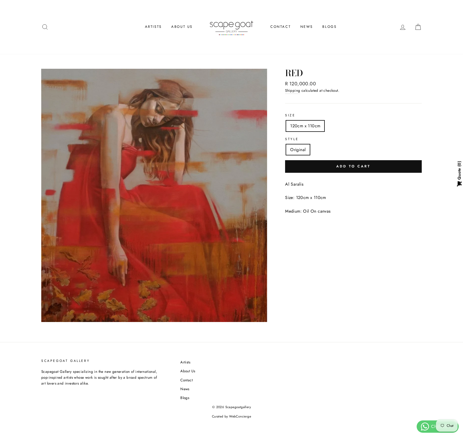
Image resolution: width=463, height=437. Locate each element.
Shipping (292, 90)
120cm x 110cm (305, 126)
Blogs (329, 26)
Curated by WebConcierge (231, 416)
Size (290, 115)
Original (298, 150)
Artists (153, 26)
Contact (280, 26)
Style (291, 139)
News (306, 26)
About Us (182, 26)
